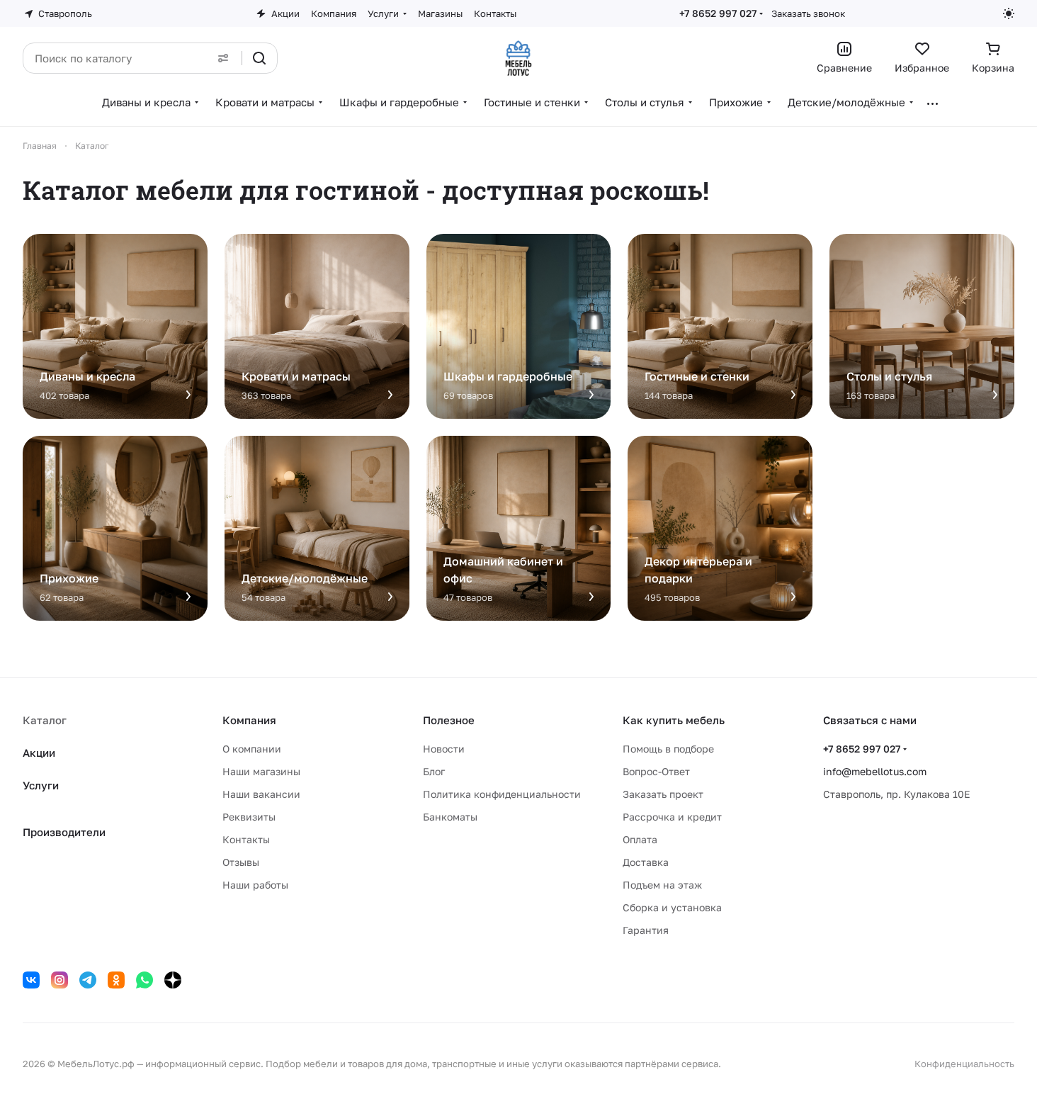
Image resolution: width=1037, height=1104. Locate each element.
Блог (434, 771)
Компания (249, 720)
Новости (444, 749)
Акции (39, 752)
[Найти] (259, 58)
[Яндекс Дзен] (172, 979)
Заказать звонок (808, 13)
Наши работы (255, 885)
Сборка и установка (672, 907)
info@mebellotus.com (874, 771)
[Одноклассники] (116, 979)
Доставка (646, 862)
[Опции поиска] (223, 58)
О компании (251, 749)
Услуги (41, 785)
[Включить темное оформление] (1008, 13)
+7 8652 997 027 (717, 13)
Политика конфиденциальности (502, 794)
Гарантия (646, 930)
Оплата (640, 839)
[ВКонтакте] (31, 979)
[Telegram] (87, 979)
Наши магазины (261, 771)
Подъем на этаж (662, 885)
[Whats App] (144, 979)
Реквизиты (249, 817)
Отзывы (240, 862)
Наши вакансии (261, 794)
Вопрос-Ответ (656, 771)
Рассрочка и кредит (672, 817)
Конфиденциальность (964, 1063)
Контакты (246, 839)
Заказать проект (663, 794)
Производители (64, 832)
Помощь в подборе (668, 749)
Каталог (45, 720)
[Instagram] (59, 979)
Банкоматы (450, 817)
